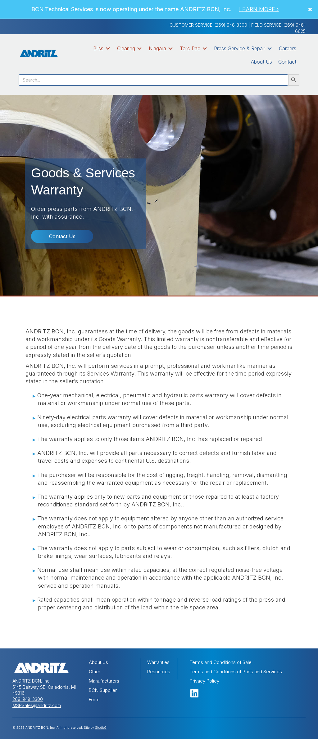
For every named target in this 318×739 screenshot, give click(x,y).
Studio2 (101, 727)
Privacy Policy (204, 681)
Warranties (158, 662)
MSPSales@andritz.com (36, 705)
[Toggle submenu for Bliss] (107, 48)
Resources (158, 671)
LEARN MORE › (259, 9)
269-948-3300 (27, 699)
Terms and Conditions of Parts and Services (236, 671)
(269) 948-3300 (231, 25)
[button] (311, 9)
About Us (98, 662)
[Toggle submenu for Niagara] (170, 48)
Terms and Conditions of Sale (221, 662)
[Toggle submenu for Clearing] (139, 48)
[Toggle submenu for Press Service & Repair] (269, 48)
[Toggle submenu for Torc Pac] (204, 48)
